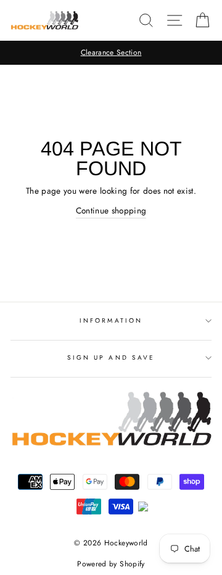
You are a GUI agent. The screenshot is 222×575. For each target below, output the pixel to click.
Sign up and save (111, 357)
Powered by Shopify (110, 563)
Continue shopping (111, 210)
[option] (111, 53)
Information (111, 320)
